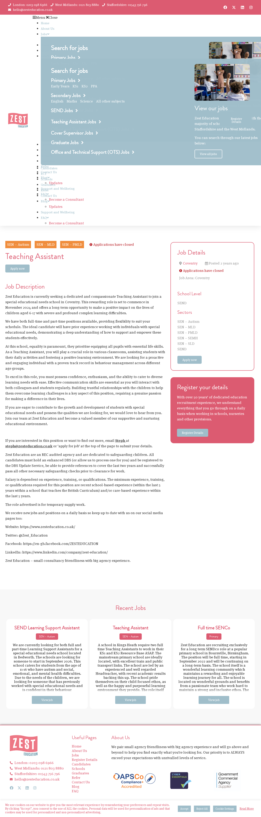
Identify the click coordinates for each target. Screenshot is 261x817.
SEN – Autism (188, 321)
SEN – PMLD (187, 332)
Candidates (49, 168)
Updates (55, 206)
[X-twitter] (234, 7)
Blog (44, 201)
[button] (126, 17)
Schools (47, 179)
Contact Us (49, 172)
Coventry (190, 263)
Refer (45, 190)
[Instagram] (251, 7)
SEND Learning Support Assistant (47, 627)
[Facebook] (225, 7)
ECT (44, 174)
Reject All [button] (202, 808)
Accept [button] (184, 808)
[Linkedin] (242, 7)
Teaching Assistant (130, 627)
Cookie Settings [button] (225, 808)
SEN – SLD (186, 343)
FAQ (44, 218)
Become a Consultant (66, 199)
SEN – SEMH (187, 338)
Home (45, 23)
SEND (182, 303)
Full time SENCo (214, 627)
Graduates (48, 185)
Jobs (44, 34)
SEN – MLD (186, 327)
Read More (247, 808)
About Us (47, 28)
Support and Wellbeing (58, 188)
